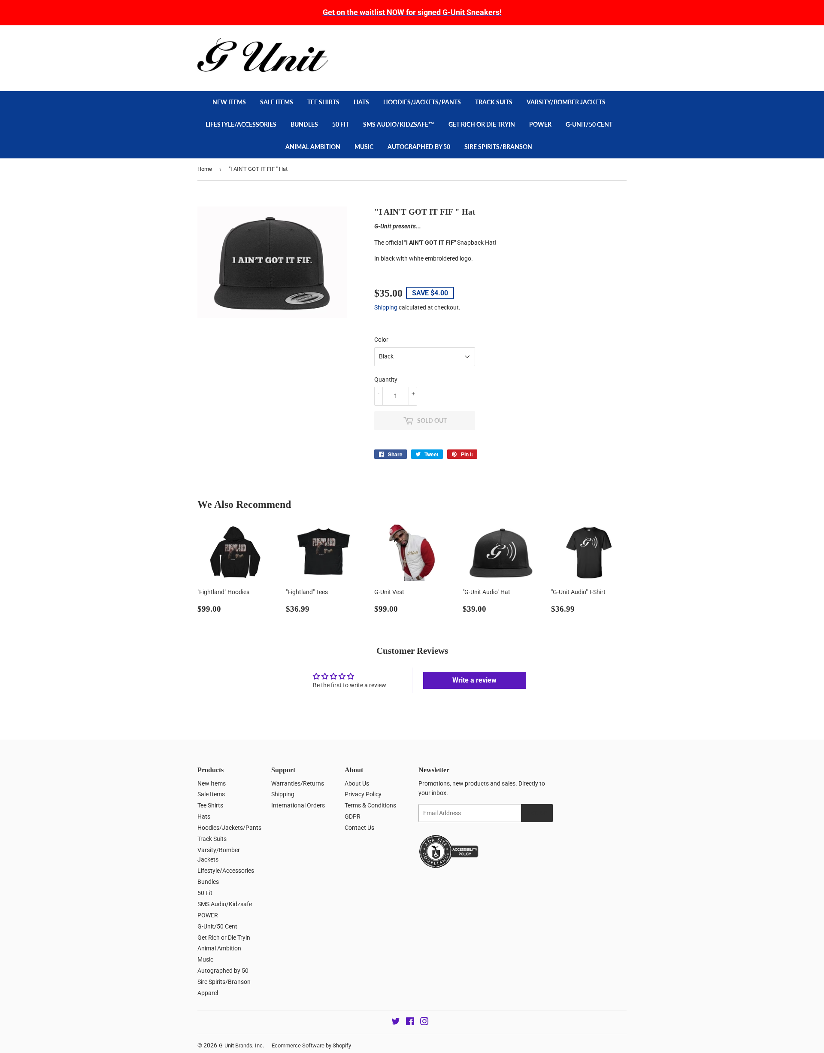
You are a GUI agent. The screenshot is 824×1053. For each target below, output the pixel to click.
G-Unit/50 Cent (589, 124)
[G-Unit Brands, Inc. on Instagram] (424, 1022)
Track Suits (493, 102)
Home (204, 169)
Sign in (565, 42)
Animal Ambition (312, 146)
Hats (361, 102)
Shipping (385, 307)
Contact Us (359, 827)
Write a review (474, 680)
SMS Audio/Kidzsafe (224, 904)
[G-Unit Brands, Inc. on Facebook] (410, 1022)
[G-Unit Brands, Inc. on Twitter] (395, 1022)
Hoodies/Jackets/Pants (422, 102)
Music (363, 146)
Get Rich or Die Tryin (481, 124)
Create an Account (606, 42)
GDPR (352, 816)
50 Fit (340, 124)
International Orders (298, 805)
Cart (609, 62)
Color (381, 339)
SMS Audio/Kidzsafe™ (398, 124)
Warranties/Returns (297, 783)
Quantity (385, 379)
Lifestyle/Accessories (241, 124)
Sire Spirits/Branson (498, 146)
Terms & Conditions (370, 805)
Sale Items (276, 102)
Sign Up (537, 813)
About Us (357, 783)
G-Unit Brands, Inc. (241, 1045)
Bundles (304, 124)
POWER (540, 124)
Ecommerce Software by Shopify (311, 1045)
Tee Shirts (323, 102)
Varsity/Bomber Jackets (566, 102)
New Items (229, 102)
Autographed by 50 (419, 146)
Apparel (207, 992)
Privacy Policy (363, 794)
